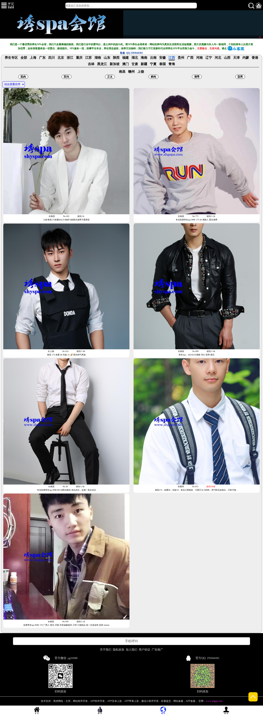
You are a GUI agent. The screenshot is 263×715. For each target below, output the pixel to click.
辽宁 (208, 57)
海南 (144, 57)
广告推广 (157, 649)
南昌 (122, 71)
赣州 (131, 71)
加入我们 (131, 649)
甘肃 (135, 64)
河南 (199, 57)
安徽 (162, 57)
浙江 (70, 57)
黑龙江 (102, 64)
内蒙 (245, 57)
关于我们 (105, 649)
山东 (107, 57)
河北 (218, 57)
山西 (227, 57)
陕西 (116, 57)
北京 (61, 57)
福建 (125, 57)
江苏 (88, 57)
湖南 (98, 57)
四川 (51, 57)
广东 (42, 57)
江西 (171, 57)
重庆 (79, 57)
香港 (255, 57)
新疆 (144, 64)
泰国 (162, 64)
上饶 (140, 71)
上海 (33, 57)
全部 (24, 57)
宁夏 (153, 64)
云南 (153, 57)
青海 (171, 64)
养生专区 (11, 57)
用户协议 (144, 649)
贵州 (181, 57)
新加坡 (115, 64)
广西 (190, 57)
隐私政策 (118, 649)
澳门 (125, 64)
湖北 (135, 57)
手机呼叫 (131, 641)
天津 (236, 57)
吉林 (91, 64)
